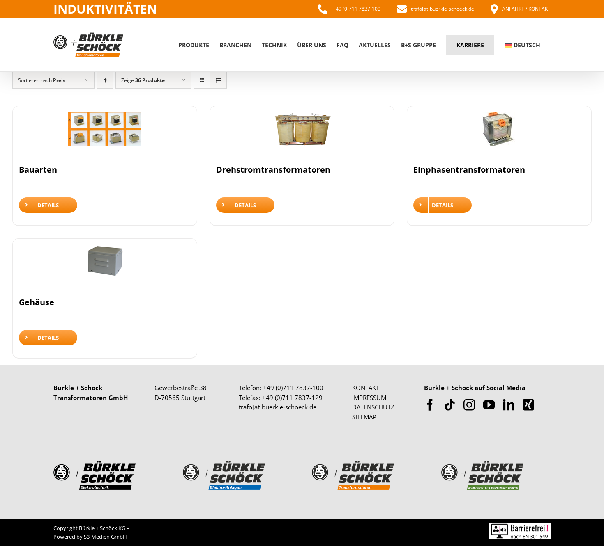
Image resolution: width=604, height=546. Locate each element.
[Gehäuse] (105, 267)
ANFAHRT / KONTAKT (526, 8)
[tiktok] (449, 405)
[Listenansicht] (218, 80)
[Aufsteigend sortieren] (105, 80)
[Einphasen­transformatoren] (499, 134)
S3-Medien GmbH (105, 536)
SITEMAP (364, 417)
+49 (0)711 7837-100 (356, 8)
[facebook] (430, 405)
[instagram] (469, 405)
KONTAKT (365, 388)
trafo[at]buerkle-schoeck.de (442, 8)
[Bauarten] (105, 134)
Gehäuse (36, 302)
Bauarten (38, 169)
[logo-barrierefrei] (520, 526)
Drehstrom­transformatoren (273, 169)
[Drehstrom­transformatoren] (302, 134)
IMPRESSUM (369, 397)
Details (48, 205)
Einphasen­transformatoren (469, 169)
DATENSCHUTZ (373, 407)
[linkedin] (508, 405)
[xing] (528, 405)
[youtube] (489, 405)
